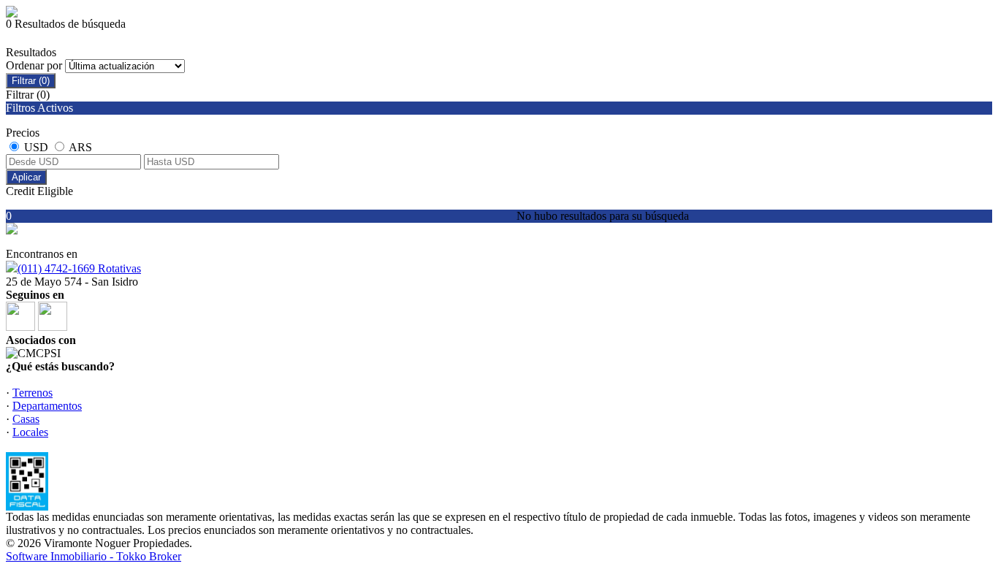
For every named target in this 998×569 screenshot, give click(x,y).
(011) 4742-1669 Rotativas (79, 268)
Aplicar (26, 177)
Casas (25, 419)
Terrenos (32, 392)
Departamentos (47, 406)
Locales (30, 432)
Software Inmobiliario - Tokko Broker (93, 556)
